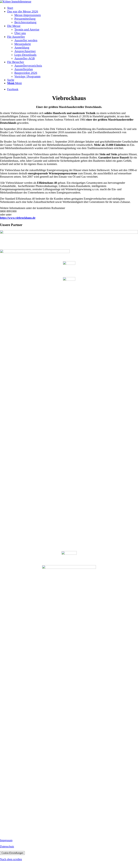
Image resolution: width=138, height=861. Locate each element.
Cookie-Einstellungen (12, 853)
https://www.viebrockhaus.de (17, 217)
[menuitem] (72, 8)
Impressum (6, 840)
